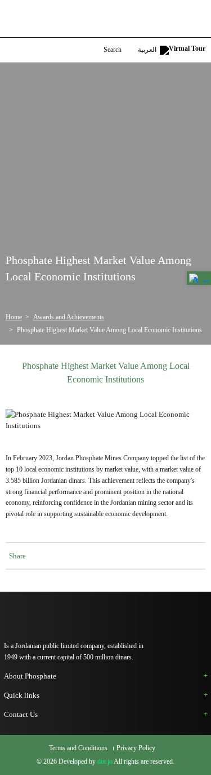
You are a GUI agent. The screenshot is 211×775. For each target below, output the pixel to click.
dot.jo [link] (105, 761)
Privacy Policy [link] (135, 748)
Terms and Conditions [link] (79, 748)
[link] (199, 278)
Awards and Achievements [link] (68, 317)
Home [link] (14, 317)
